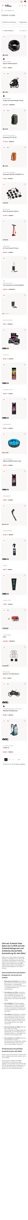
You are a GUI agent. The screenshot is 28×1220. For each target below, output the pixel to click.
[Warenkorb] (25, 6)
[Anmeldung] (22, 6)
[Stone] (4, 743)
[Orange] (4, 170)
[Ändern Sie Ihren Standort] (25, 2)
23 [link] (18, 759)
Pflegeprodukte (23, 22)
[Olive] (4, 133)
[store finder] (21, 1)
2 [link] (9, 759)
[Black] (4, 59)
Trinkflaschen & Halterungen (9, 22)
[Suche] (20, 6)
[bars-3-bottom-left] (3, 5)
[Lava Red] (4, 632)
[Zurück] (2, 10)
